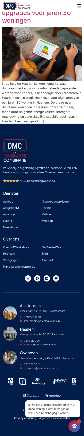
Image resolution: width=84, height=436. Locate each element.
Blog (45, 253)
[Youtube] (56, 278)
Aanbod (8, 201)
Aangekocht (11, 208)
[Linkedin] (47, 278)
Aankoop (9, 214)
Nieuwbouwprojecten (56, 201)
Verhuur (47, 214)
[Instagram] (28, 278)
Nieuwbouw (11, 227)
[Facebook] (37, 278)
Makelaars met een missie (19, 266)
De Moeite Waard (52, 247)
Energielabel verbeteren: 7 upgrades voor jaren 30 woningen (41, 12)
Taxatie (46, 208)
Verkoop (47, 220)
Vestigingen (10, 260)
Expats (7, 220)
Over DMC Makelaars (16, 247)
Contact (47, 260)
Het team (9, 253)
